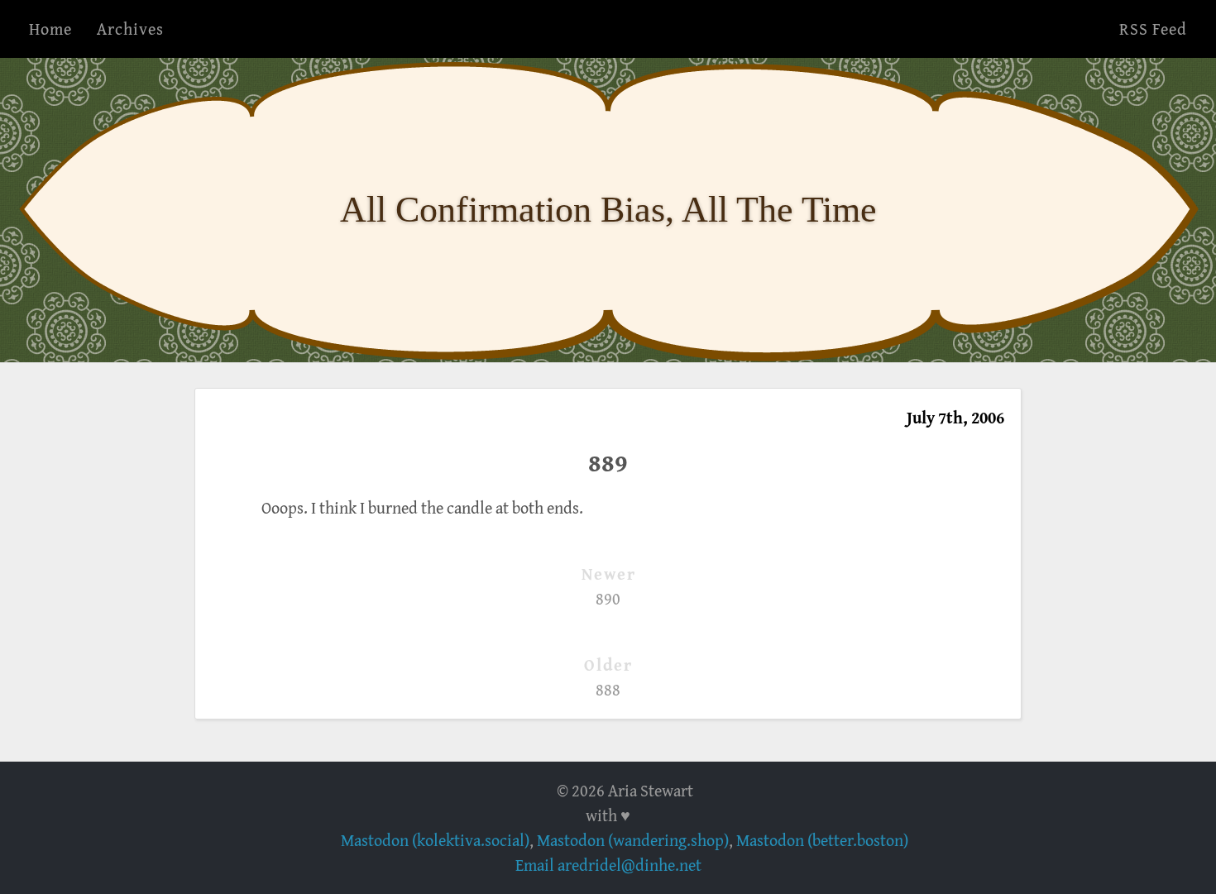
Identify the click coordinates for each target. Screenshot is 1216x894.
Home (50, 29)
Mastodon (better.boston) (822, 840)
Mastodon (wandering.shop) (633, 840)
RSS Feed (1153, 29)
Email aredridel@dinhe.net (608, 865)
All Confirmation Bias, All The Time (608, 209)
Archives (130, 29)
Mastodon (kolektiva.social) (435, 840)
